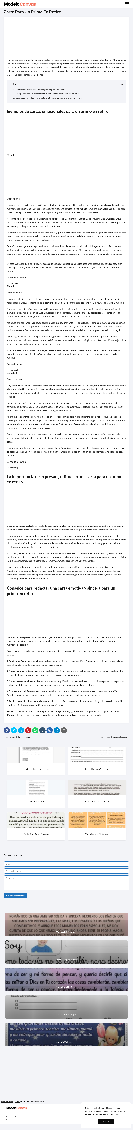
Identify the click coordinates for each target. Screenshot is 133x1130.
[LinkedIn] (49, 730)
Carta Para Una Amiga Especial (114, 737)
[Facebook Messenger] (14, 730)
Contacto (10, 1120)
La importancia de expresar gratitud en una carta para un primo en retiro (47, 93)
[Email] (64, 730)
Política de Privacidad (15, 1117)
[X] (21, 730)
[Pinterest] (28, 730)
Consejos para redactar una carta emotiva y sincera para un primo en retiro (49, 98)
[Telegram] (57, 730)
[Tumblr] (42, 730)
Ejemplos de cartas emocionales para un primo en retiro (40, 89)
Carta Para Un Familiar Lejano (18, 737)
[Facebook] (7, 730)
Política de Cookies (111, 1114)
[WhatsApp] (35, 730)
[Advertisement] (66, 39)
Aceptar (106, 1121)
